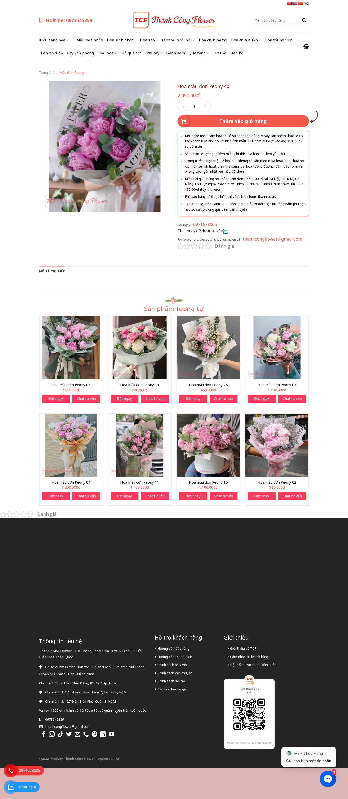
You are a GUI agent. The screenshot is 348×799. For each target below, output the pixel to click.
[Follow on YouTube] (111, 734)
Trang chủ (46, 72)
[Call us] (86, 734)
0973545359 (54, 719)
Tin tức (219, 53)
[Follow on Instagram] (52, 734)
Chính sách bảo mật (172, 664)
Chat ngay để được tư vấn (200, 230)
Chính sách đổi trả (171, 681)
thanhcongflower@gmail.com (272, 239)
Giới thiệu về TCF (243, 648)
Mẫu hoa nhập (89, 40)
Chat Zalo (27, 787)
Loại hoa (106, 53)
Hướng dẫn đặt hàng (173, 648)
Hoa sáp (147, 40)
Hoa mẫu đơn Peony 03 (277, 385)
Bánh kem (175, 53)
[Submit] (304, 20)
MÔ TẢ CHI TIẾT (52, 271)
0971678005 (205, 224)
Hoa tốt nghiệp (278, 40)
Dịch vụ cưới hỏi (177, 40)
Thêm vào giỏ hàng (243, 121)
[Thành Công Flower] (174, 20)
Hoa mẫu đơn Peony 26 (208, 385)
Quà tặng (197, 53)
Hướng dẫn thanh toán (175, 656)
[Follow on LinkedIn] (103, 734)
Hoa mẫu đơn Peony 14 (139, 385)
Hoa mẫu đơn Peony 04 (71, 482)
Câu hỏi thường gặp (172, 689)
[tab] (52, 271)
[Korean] (306, 3)
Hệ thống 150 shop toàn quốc (253, 664)
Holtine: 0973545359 (69, 20)
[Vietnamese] (289, 3)
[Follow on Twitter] (69, 734)
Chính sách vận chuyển (174, 673)
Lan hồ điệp (52, 53)
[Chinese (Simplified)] (300, 3)
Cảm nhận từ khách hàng (249, 656)
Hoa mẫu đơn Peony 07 (71, 385)
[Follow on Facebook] (43, 734)
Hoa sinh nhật (120, 40)
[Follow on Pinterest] (94, 734)
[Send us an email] (77, 734)
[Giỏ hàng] (306, 46)
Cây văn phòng (80, 53)
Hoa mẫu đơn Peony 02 (277, 482)
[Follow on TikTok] (60, 734)
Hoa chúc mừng (213, 40)
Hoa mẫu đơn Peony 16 (208, 482)
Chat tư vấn (86, 398)
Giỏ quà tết (130, 53)
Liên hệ (236, 53)
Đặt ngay (55, 398)
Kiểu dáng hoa (52, 40)
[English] (295, 3)
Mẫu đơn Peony (71, 72)
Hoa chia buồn (244, 40)
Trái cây (152, 53)
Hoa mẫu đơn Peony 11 (139, 482)
